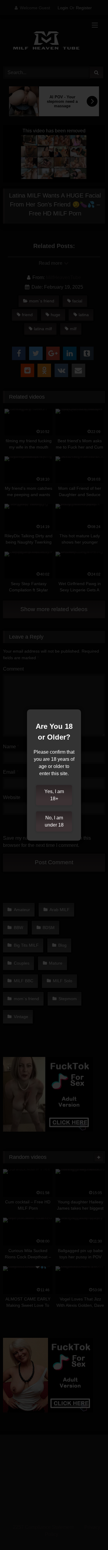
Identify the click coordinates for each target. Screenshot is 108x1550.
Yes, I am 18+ (54, 795)
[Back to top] (89, 1532)
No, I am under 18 (54, 821)
